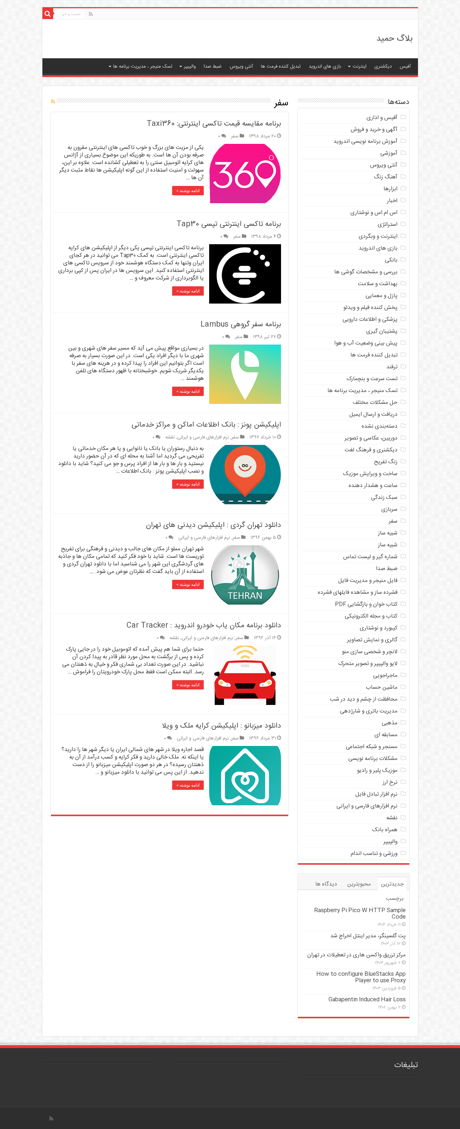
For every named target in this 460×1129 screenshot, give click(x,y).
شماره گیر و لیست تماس (370, 556)
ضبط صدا (213, 66)
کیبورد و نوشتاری (378, 628)
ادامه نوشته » (187, 190)
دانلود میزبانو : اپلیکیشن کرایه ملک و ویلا (221, 726)
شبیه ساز (387, 533)
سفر (235, 136)
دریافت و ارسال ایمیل (373, 414)
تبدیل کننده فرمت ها (281, 66)
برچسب (395, 898)
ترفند (391, 367)
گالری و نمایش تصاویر (372, 640)
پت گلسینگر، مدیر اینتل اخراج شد (368, 936)
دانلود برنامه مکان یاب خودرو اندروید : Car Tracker (203, 626)
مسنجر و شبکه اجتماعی (371, 746)
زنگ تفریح (385, 461)
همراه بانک (384, 829)
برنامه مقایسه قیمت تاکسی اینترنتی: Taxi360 (214, 124)
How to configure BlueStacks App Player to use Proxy (361, 977)
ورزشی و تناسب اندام (374, 853)
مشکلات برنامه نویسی (372, 758)
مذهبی (389, 723)
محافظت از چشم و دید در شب (363, 699)
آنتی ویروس (241, 66)
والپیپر (190, 66)
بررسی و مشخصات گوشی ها (365, 272)
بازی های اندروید (325, 66)
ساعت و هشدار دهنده (373, 485)
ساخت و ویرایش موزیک (370, 473)
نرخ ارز (390, 782)
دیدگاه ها (326, 884)
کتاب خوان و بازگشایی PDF (366, 604)
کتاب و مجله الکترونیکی (371, 616)
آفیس (405, 66)
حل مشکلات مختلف (375, 402)
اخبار (392, 200)
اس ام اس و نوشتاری (373, 212)
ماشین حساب (381, 687)
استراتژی (387, 224)
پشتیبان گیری (381, 331)
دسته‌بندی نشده (379, 426)
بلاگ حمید (394, 39)
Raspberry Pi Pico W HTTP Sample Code (360, 913)
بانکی (391, 260)
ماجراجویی (385, 675)
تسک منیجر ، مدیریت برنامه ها (142, 66)
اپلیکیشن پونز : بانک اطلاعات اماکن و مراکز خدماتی (206, 425)
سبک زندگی (384, 497)
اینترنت (360, 66)
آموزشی (388, 153)
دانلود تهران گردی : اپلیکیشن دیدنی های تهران (213, 525)
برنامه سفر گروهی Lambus (241, 325)
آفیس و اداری (382, 117)
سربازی (389, 509)
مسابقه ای (385, 734)
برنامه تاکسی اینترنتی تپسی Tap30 (228, 224)
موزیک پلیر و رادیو (377, 770)
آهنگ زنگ (385, 177)
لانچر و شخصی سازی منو (369, 651)
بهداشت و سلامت (377, 283)
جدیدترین (392, 884)
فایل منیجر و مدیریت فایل (367, 580)
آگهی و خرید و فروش (374, 129)
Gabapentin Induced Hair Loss (367, 999)
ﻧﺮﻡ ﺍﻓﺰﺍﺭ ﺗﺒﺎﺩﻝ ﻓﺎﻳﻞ (376, 794)
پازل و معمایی (381, 295)
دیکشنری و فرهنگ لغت (371, 450)
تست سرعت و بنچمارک (371, 378)
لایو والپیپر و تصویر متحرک (367, 663)
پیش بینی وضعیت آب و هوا (365, 343)
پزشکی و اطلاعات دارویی (369, 319)
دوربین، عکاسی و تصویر (371, 438)
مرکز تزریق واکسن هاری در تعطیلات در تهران (356, 955)
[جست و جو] (47, 13)
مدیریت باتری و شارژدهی (368, 711)
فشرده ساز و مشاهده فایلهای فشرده (357, 592)
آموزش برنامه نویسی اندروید (365, 141)
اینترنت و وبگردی (378, 236)
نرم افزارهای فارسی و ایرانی (203, 437)
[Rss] (90, 14)
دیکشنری (383, 66)
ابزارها (390, 189)
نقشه (170, 437)
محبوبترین (359, 884)
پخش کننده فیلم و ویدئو (370, 307)
